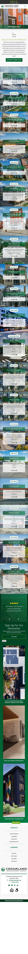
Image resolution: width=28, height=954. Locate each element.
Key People (14, 856)
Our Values (14, 858)
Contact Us (14, 861)
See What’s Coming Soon (14, 59)
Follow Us (16, 822)
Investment (14, 839)
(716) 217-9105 (14, 3)
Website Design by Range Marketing (14, 900)
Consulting (14, 836)
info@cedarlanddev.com (15, 880)
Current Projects (14, 833)
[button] (9, 619)
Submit (4, 640)
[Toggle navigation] (25, 6)
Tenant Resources (14, 841)
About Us (14, 853)
